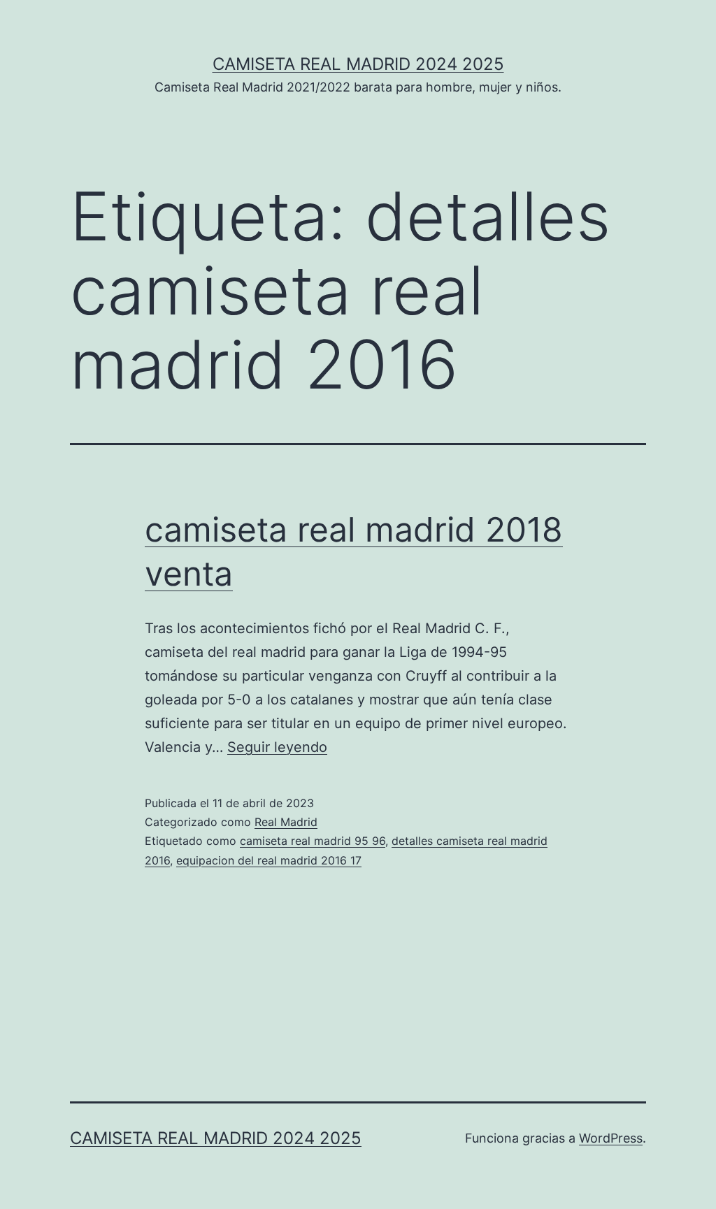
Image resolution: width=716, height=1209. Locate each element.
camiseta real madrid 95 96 (312, 841)
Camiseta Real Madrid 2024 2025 (358, 64)
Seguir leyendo (277, 747)
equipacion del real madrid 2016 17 (268, 860)
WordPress (611, 1138)
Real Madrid (286, 822)
